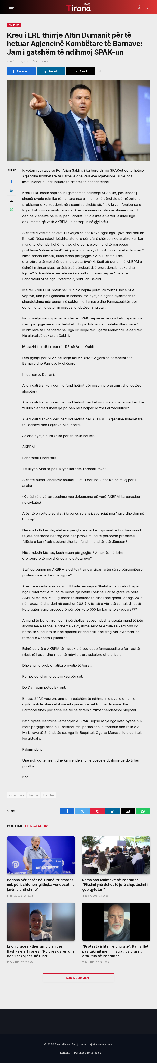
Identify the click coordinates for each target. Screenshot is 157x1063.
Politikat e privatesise (87, 1052)
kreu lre (48, 795)
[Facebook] (11, 181)
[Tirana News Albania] (78, 7)
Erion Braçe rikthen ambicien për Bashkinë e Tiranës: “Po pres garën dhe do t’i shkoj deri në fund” (41, 951)
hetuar (33, 795)
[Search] (146, 7)
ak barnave (16, 795)
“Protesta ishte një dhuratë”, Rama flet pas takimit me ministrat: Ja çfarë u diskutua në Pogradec (115, 951)
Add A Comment (78, 977)
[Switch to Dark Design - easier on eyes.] (139, 7)
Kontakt (65, 1052)
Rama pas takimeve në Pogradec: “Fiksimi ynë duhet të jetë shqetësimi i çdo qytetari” (115, 884)
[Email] (11, 200)
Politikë (14, 25)
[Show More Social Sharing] (100, 71)
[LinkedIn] (11, 191)
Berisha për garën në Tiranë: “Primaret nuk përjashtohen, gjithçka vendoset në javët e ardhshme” (41, 884)
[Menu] (11, 7)
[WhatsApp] (11, 209)
